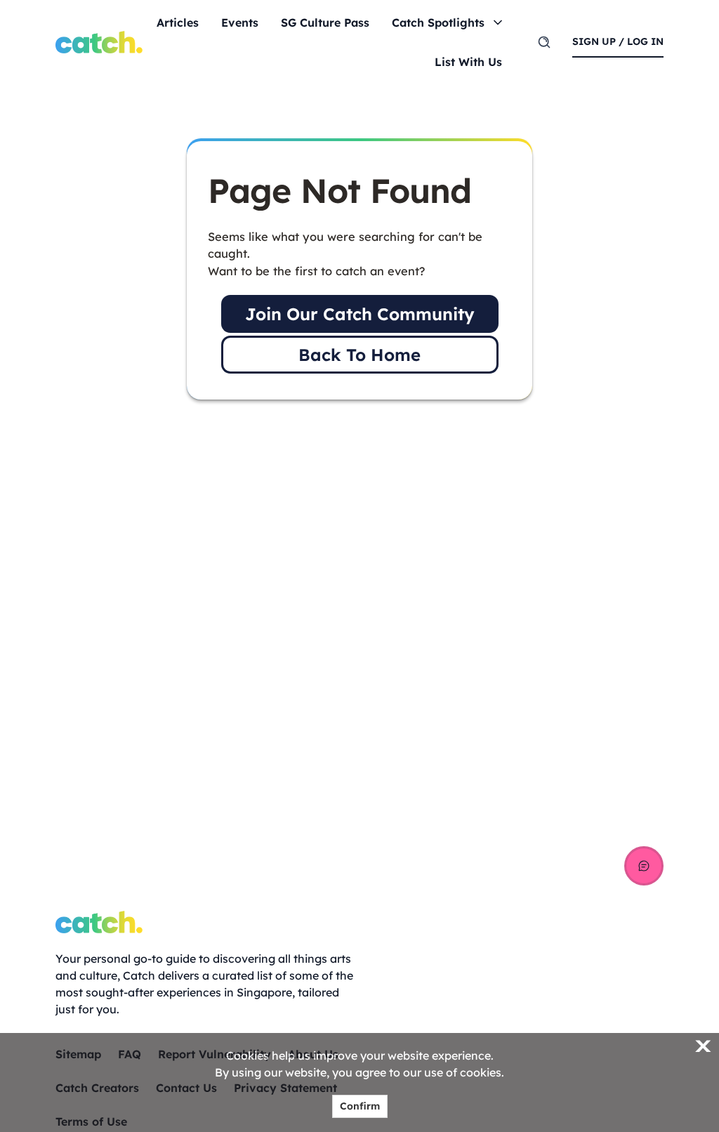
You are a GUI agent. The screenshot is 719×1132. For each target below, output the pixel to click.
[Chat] (644, 866)
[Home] (99, 42)
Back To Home (359, 354)
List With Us (468, 62)
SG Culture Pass (325, 22)
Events (239, 22)
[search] (544, 42)
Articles (178, 22)
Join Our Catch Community (360, 313)
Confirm (360, 1106)
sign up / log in (618, 41)
